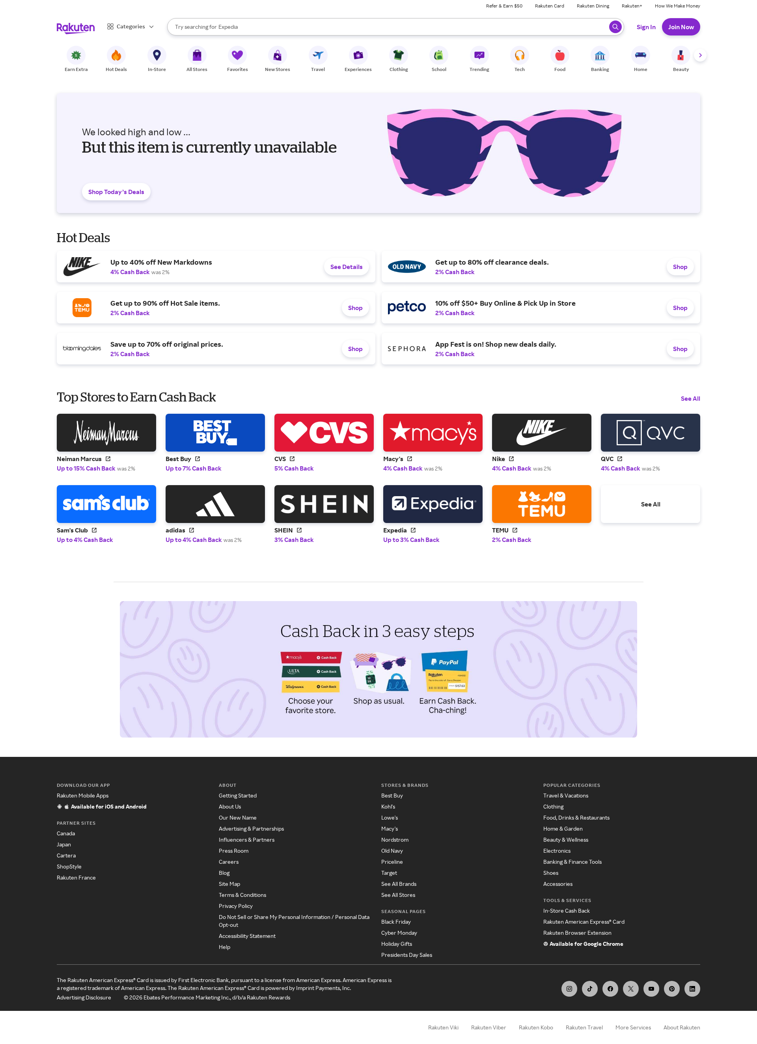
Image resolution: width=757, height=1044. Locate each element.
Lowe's (389, 817)
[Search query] (615, 26)
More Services (633, 1027)
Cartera (66, 855)
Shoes (550, 872)
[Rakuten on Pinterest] (672, 989)
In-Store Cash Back (566, 910)
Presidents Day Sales (406, 954)
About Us (230, 806)
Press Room (233, 850)
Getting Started (238, 795)
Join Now (681, 27)
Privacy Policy (236, 905)
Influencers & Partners (246, 839)
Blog (224, 872)
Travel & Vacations (565, 795)
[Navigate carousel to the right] (700, 55)
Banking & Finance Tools (572, 861)
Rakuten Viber (488, 1027)
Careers (229, 861)
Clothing (553, 806)
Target (389, 872)
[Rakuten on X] (631, 989)
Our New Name (238, 817)
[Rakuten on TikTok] (590, 989)
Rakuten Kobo (536, 1027)
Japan (64, 844)
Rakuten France (76, 877)
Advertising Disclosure (84, 997)
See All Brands (398, 883)
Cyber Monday (399, 932)
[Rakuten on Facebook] (610, 989)
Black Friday (396, 921)
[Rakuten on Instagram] (569, 989)
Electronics (557, 850)
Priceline (392, 861)
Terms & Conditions (242, 894)
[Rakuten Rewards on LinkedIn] (692, 989)
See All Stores (398, 894)
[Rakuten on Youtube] (651, 989)
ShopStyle (69, 866)
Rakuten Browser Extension (577, 932)
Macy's (389, 828)
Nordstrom (394, 839)
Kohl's (388, 806)
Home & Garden (563, 828)
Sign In (646, 27)
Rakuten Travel (584, 1027)
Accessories (557, 883)
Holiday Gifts (396, 943)
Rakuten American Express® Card (584, 921)
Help (224, 946)
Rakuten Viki (443, 1027)
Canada (66, 833)
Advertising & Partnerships (251, 828)
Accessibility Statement (247, 935)
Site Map (229, 883)
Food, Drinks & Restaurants (576, 817)
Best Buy (392, 795)
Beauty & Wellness (565, 839)
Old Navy (392, 850)
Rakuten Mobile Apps (82, 795)
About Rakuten (682, 1027)
